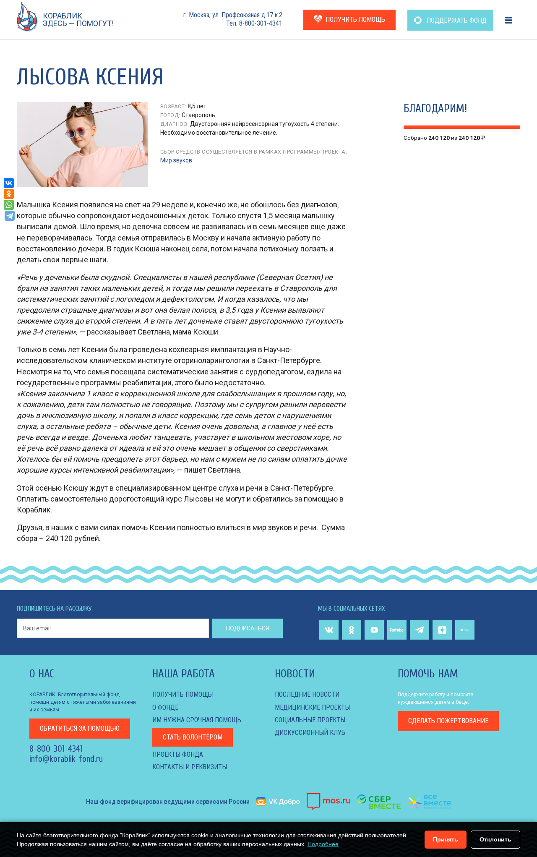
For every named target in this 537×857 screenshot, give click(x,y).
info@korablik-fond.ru (66, 759)
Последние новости (307, 694)
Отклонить (495, 839)
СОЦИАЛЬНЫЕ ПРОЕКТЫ (310, 720)
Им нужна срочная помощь (196, 720)
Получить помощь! (183, 694)
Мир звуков (176, 160)
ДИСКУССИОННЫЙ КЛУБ (310, 733)
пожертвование (448, 721)
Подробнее (323, 844)
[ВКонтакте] (9, 183)
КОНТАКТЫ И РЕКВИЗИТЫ (189, 767)
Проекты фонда (177, 754)
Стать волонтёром (192, 737)
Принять (445, 839)
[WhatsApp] (9, 205)
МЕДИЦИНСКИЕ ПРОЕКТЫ (312, 707)
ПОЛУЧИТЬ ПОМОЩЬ (355, 20)
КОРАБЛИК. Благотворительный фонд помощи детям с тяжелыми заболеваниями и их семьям (82, 702)
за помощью (80, 728)
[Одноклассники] (9, 194)
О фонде (165, 707)
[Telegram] (10, 216)
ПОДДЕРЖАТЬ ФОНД (456, 20)
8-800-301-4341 (260, 23)
